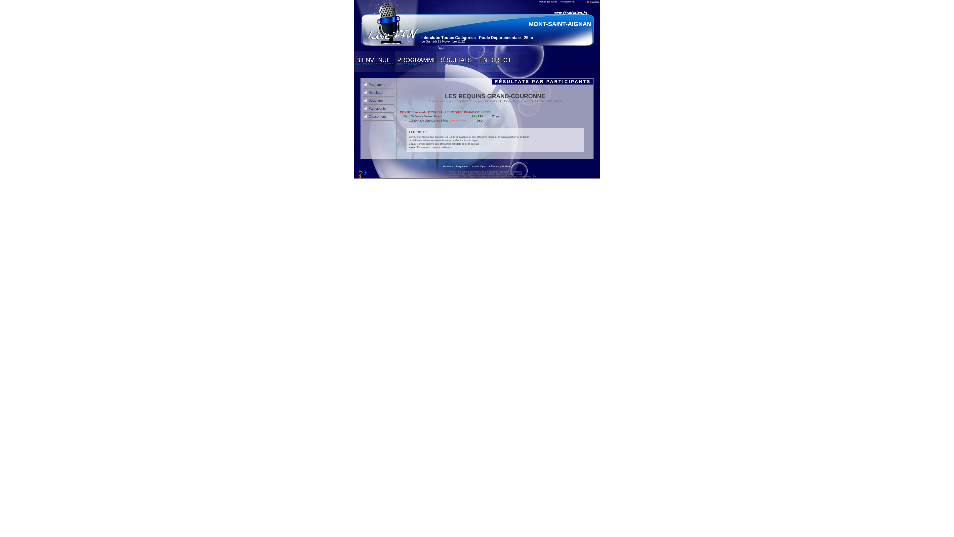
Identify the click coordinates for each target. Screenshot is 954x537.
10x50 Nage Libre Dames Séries (428, 120)
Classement (377, 116)
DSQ (480, 120)
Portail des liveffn (548, 1)
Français (594, 2)
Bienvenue (448, 166)
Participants (377, 108)
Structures (376, 100)
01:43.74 (477, 116)
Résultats (375, 92)
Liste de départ (478, 166)
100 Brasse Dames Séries (425, 116)
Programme (377, 85)
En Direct (506, 166)
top (535, 176)
